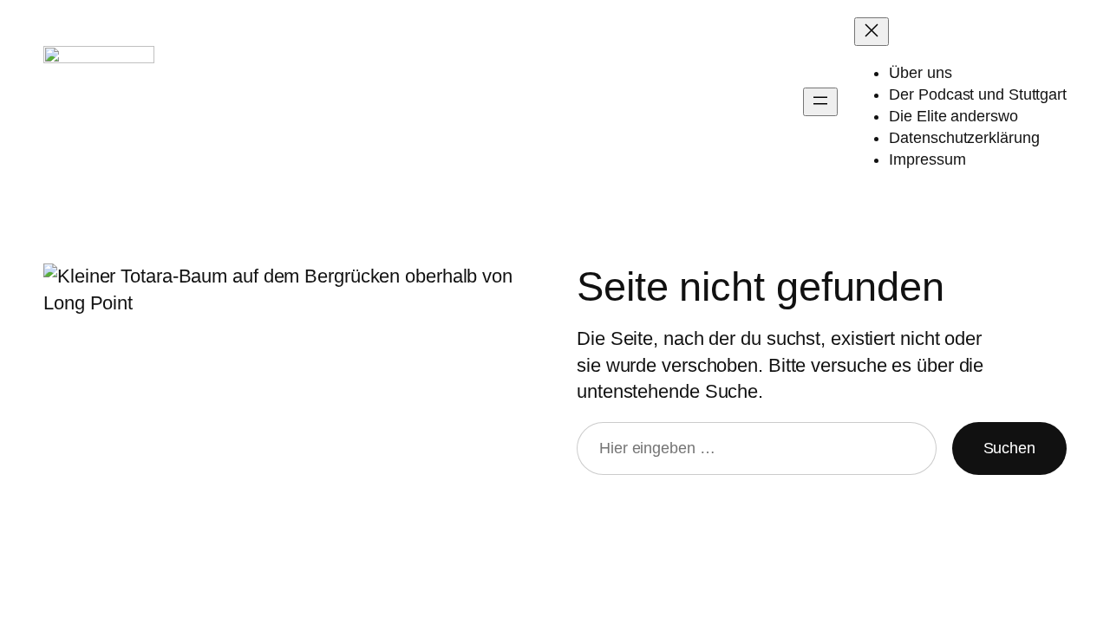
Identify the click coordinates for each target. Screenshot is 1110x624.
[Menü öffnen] (820, 102)
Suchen (1009, 448)
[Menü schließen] (871, 31)
